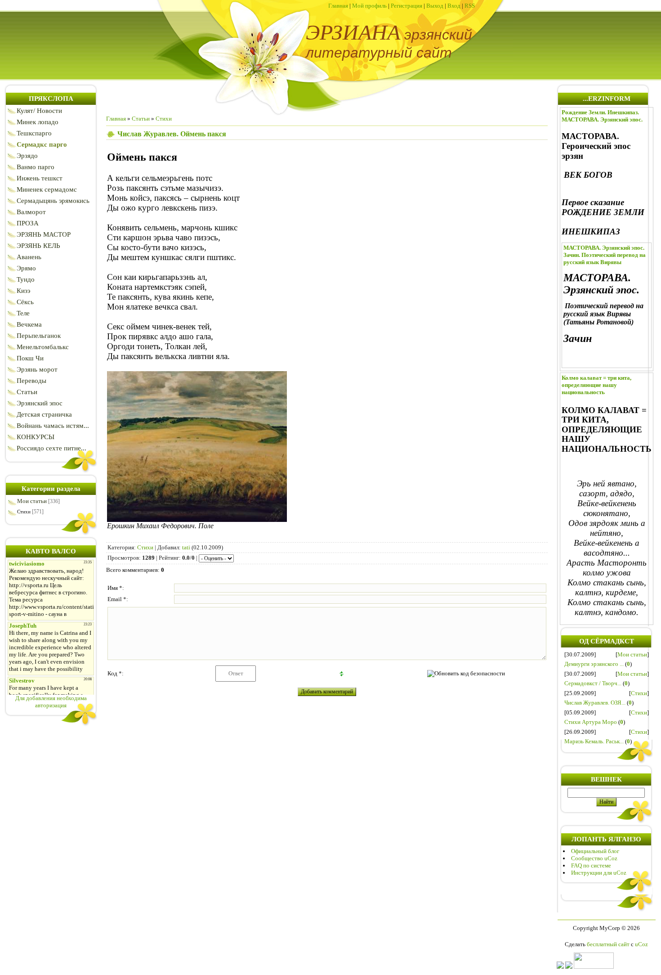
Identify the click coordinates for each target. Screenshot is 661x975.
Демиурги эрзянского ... (594, 663)
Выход (434, 5)
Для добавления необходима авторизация (51, 702)
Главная (338, 5)
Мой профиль (369, 5)
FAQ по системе (591, 865)
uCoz (641, 944)
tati (186, 547)
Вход (453, 5)
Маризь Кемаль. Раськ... (594, 741)
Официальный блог (595, 851)
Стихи (24, 511)
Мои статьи (32, 501)
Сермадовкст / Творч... (592, 683)
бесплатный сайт (608, 944)
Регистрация (406, 5)
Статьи (141, 118)
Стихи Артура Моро (590, 722)
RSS (469, 5)
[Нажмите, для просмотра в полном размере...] (197, 519)
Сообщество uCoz (594, 858)
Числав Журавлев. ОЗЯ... (594, 702)
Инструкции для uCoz (598, 872)
